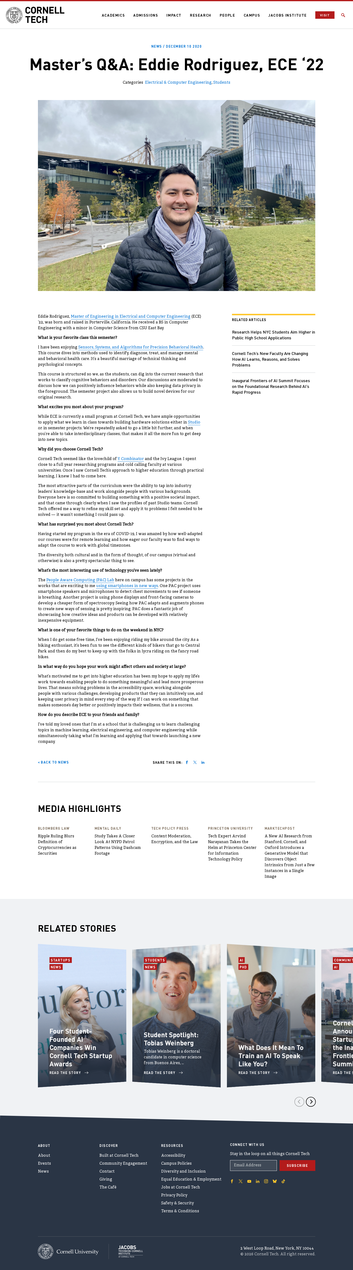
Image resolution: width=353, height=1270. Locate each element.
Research (200, 15)
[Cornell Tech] (73, 1251)
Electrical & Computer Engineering (178, 82)
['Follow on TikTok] (283, 1181)
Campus (252, 15)
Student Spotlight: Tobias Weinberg (171, 1038)
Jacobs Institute (287, 15)
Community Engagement (123, 1163)
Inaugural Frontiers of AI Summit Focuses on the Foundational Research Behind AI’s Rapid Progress (271, 386)
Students (221, 82)
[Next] (311, 1102)
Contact (107, 1171)
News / (176, 46)
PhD (244, 967)
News (57, 967)
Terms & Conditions (180, 1211)
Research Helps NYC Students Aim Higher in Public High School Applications (273, 334)
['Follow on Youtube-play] (249, 1181)
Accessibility (173, 1155)
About (44, 1155)
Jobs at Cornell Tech (180, 1187)
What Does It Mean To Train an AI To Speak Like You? (271, 1055)
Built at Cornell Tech (119, 1155)
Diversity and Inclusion (183, 1171)
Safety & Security (177, 1203)
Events (44, 1163)
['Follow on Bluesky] (275, 1181)
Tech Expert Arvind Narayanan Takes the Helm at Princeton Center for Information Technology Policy (232, 848)
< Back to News (53, 762)
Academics (113, 15)
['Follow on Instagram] (266, 1181)
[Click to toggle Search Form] (343, 15)
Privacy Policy (174, 1195)
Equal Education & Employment (191, 1179)
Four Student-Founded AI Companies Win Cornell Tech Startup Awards (80, 1047)
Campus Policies (176, 1163)
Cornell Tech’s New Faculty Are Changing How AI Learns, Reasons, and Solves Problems (270, 358)
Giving (105, 1179)
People (227, 15)
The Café (107, 1187)
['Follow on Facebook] (232, 1181)
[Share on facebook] (187, 762)
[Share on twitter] (195, 762)
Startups (61, 960)
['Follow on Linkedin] (257, 1181)
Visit (325, 15)
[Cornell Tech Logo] (36, 15)
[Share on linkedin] (202, 762)
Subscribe (297, 1165)
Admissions (145, 15)
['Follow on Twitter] (241, 1181)
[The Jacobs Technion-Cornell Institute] (126, 1251)
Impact (174, 15)
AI (242, 960)
